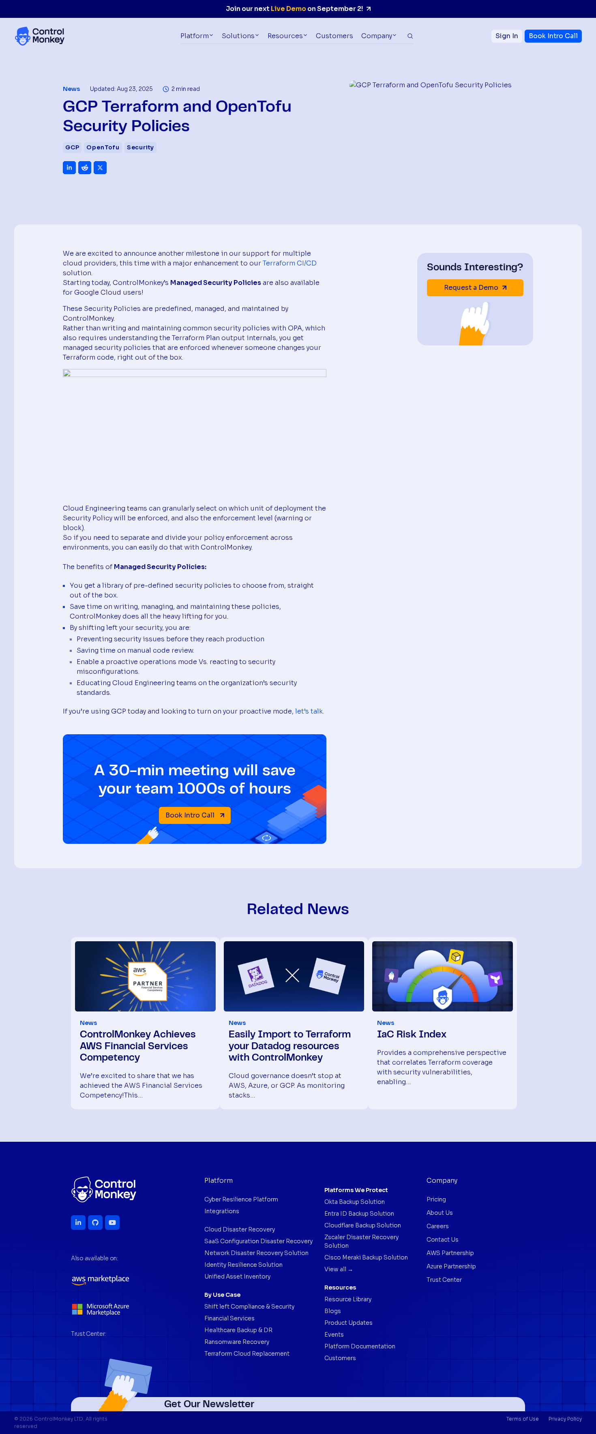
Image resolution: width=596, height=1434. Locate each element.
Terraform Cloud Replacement (246, 1353)
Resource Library (347, 1299)
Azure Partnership (451, 1266)
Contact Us (443, 1239)
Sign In (506, 36)
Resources (285, 36)
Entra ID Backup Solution (359, 1213)
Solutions (238, 36)
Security (140, 147)
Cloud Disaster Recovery (239, 1229)
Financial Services (229, 1318)
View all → (338, 1269)
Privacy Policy (565, 1419)
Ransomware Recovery (236, 1342)
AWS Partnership (450, 1253)
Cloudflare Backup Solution (362, 1225)
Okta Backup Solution (354, 1201)
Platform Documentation (359, 1346)
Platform (194, 36)
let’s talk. (309, 711)
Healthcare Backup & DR (238, 1330)
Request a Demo (471, 287)
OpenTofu (102, 147)
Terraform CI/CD (290, 263)
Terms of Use (522, 1419)
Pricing (436, 1199)
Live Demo (288, 8)
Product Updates (348, 1322)
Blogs (332, 1311)
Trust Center (444, 1279)
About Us (440, 1212)
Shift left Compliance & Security (249, 1306)
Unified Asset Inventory (237, 1276)
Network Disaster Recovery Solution (256, 1253)
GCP (72, 147)
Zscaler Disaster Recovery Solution (361, 1241)
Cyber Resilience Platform (241, 1199)
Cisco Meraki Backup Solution (366, 1257)
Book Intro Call (553, 36)
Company (376, 36)
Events (334, 1334)
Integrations (221, 1211)
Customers (334, 36)
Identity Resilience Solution (243, 1264)
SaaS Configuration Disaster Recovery (258, 1241)
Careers (438, 1226)
